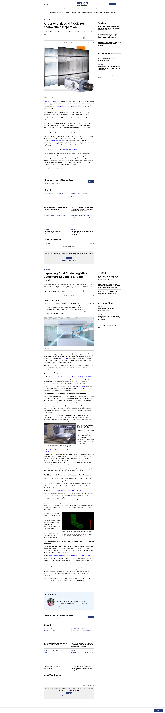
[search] (47, 4)
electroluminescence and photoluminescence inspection (72, 106)
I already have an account (69, 260)
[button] (45, 4)
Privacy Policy (42, 709)
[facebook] (64, 42)
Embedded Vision (98, 12)
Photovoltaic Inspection (54, 140)
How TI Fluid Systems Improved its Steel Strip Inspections (65, 497)
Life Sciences (47, 19)
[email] (73, 42)
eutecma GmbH (64, 358)
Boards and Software (110, 12)
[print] (93, 42)
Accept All (159, 710)
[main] (82, 710)
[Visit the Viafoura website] (91, 250)
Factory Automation (70, 12)
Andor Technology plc (50, 101)
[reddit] (71, 42)
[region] (69, 246)
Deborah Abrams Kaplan (50, 291)
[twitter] (69, 42)
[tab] (47, 244)
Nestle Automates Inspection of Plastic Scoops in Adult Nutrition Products (69, 563)
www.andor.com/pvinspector (70, 149)
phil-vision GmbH (81, 389)
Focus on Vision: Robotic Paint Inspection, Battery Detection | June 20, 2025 (70, 379)
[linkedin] (66, 42)
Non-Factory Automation (85, 12)
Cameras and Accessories (56, 12)
